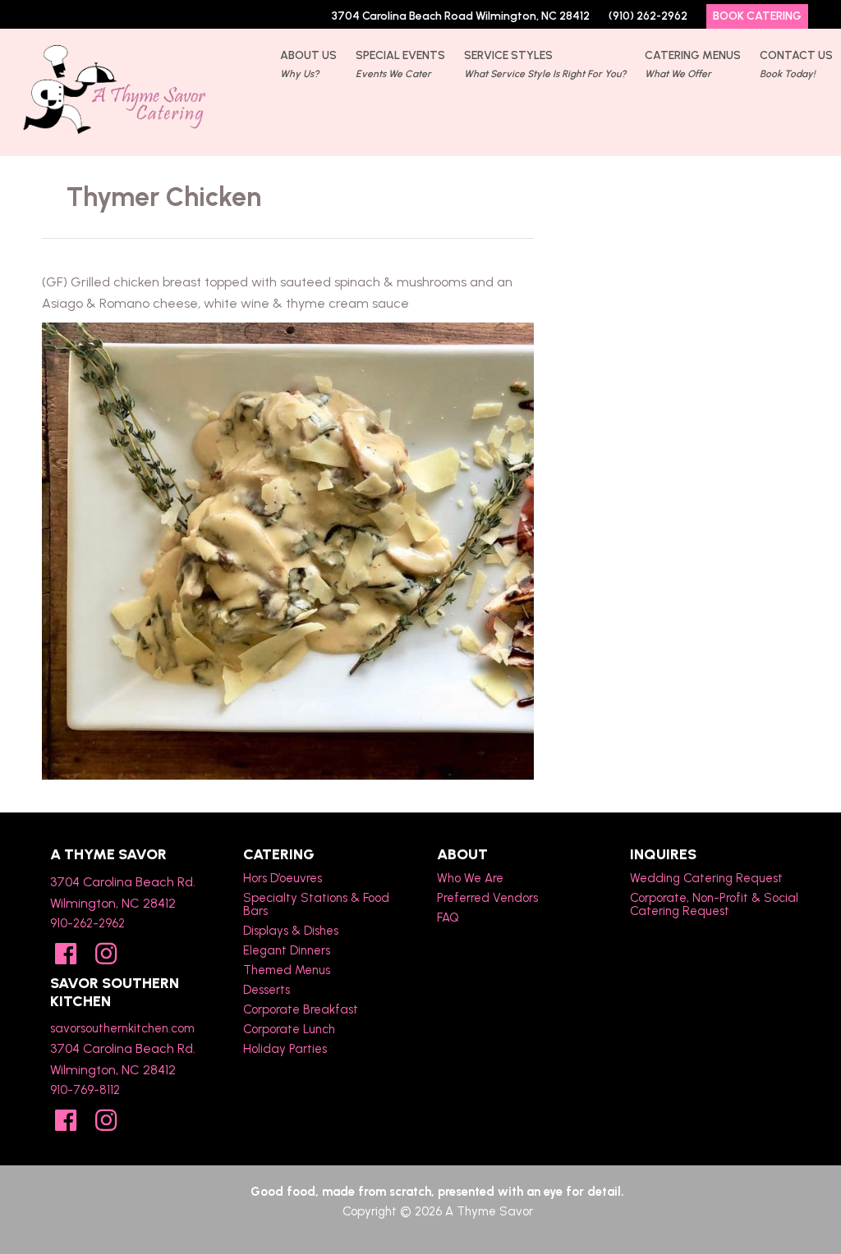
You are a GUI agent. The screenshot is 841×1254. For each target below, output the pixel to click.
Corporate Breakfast (300, 1009)
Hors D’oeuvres (282, 878)
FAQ (448, 917)
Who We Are (470, 878)
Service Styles (545, 64)
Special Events (400, 64)
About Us (308, 64)
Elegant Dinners (286, 950)
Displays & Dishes (290, 930)
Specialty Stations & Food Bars (316, 904)
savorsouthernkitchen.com (122, 1028)
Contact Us (796, 64)
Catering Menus (693, 64)
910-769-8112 (85, 1089)
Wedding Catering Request (706, 878)
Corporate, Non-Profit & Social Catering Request (714, 904)
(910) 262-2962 (648, 16)
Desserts (266, 989)
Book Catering (757, 16)
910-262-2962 (87, 923)
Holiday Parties (285, 1048)
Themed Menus (286, 970)
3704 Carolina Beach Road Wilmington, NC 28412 (461, 16)
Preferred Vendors (487, 897)
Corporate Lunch (289, 1029)
